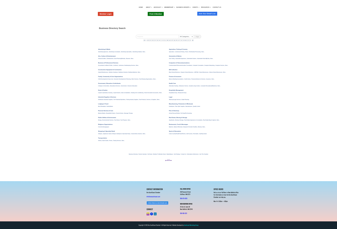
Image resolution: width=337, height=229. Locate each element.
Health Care (172, 83)
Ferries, (111, 140)
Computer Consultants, (198, 65)
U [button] (181, 40)
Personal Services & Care (105, 110)
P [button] (172, 40)
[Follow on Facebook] (151, 213)
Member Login (106, 14)
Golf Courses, (189, 133)
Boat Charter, (105, 140)
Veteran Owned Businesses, (216, 72)
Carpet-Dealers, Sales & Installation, (121, 92)
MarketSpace (170, 154)
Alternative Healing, (173, 85)
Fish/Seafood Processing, (195, 51)
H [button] (159, 40)
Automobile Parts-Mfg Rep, (203, 58)
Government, (124, 85)
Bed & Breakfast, (102, 106)
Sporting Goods (203, 133)
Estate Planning (185, 99)
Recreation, (196, 133)
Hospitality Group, (173, 92)
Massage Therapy (128, 113)
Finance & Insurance (175, 76)
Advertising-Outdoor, (137, 51)
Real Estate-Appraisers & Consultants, (193, 120)
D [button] (152, 40)
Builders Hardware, (113, 72)
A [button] (147, 40)
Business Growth (182, 7)
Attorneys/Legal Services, (175, 99)
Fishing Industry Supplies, (132, 99)
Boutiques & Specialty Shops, (124, 133)
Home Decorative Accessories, (151, 92)
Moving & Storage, (179, 120)
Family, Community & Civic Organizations (110, 76)
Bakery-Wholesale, (178, 127)
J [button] (162, 40)
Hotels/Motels (109, 106)
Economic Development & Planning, (122, 79)
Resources (205, 7)
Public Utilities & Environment (107, 117)
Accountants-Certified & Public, (105, 65)
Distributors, (172, 106)
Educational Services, (115, 85)
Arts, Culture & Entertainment (107, 56)
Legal (170, 97)
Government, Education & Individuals (109, 83)
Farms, (186, 51)
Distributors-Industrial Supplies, (105, 99)
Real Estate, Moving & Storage (178, 117)
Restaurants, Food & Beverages (178, 124)
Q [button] (174, 40)
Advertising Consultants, (114, 51)
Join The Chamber (203, 154)
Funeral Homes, (120, 113)
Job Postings (177, 154)
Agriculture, (171, 51)
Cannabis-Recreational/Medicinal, (209, 85)
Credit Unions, (187, 79)
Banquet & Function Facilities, (190, 127)
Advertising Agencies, (103, 51)
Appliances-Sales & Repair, (109, 133)
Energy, (100, 120)
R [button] (176, 40)
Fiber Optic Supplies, (180, 106)
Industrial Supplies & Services (107, 97)
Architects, (115, 65)
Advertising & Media (104, 49)
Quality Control (196, 106)
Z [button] (190, 40)
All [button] (192, 40)
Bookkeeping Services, (129, 65)
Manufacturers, (189, 106)
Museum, (128, 58)
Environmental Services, (108, 120)
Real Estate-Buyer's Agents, (209, 120)
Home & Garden (103, 90)
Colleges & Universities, (104, 85)
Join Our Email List (207, 14)
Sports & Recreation (175, 131)
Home (141, 7)
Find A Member (155, 14)
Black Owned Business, (174, 72)
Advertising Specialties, (126, 51)
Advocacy (157, 7)
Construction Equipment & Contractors (110, 69)
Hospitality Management (176, 90)
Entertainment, (110, 58)
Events (195, 7)
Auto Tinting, (172, 58)
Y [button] (188, 40)
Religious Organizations (105, 124)
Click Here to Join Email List (157, 203)
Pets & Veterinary (174, 110)
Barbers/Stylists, (102, 113)
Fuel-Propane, (123, 120)
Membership (168, 7)
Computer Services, (220, 65)
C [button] (150, 40)
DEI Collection (173, 69)
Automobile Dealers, (192, 58)
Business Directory (133, 154)
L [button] (165, 40)
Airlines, (100, 140)
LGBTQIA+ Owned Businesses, (201, 72)
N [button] (169, 40)
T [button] (179, 40)
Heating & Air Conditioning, (137, 92)
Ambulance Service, (183, 85)
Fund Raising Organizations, (146, 79)
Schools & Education (132, 85)
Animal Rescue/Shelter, (174, 113)
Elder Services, (135, 79)
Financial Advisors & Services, (198, 79)
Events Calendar (143, 154)
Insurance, (208, 79)
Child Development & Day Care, (105, 79)
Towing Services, (117, 140)
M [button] (167, 40)
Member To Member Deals (159, 154)
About (148, 7)
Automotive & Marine (175, 56)
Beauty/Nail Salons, (111, 113)
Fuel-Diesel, (117, 120)
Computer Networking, (209, 65)
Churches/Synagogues (103, 127)
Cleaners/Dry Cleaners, (136, 133)
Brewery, (200, 127)
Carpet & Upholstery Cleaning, (105, 92)
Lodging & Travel (103, 104)
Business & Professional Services (108, 63)
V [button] (183, 40)
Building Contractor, (123, 72)
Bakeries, (171, 127)
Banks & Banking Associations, (176, 79)
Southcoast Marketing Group (191, 225)
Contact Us (217, 7)
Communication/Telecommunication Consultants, (180, 65)
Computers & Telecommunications (179, 63)
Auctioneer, (121, 65)
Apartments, (172, 120)
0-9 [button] (144, 40)
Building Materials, (132, 72)
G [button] (157, 40)
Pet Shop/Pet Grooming (186, 113)
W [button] (185, 40)
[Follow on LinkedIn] (155, 214)
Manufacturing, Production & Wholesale (181, 104)
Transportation (102, 138)
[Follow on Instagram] (148, 214)
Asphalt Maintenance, (103, 72)
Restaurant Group (182, 92)
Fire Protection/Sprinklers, (119, 99)
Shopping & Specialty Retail (106, 131)
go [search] (198, 36)
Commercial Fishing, (180, 51)
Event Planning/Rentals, (120, 58)
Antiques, (100, 133)
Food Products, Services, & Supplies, (147, 99)
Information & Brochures (193, 154)
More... (144, 51)
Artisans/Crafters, (102, 58)
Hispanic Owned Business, (187, 72)
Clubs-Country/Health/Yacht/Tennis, (177, 133)
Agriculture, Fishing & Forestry (178, 49)
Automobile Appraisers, (180, 58)
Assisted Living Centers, (194, 85)
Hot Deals (150, 154)
